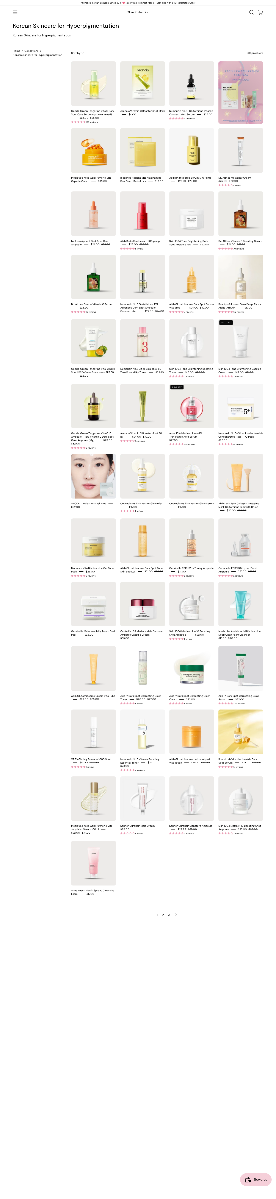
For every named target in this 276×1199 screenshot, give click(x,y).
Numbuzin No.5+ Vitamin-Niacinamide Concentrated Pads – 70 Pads (240, 435)
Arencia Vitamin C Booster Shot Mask (142, 111)
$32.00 (75, 507)
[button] (251, 12)
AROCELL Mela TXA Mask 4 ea (88, 503)
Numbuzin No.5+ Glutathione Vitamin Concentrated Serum (191, 112)
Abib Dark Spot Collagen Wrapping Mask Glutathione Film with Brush (238, 505)
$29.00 (124, 829)
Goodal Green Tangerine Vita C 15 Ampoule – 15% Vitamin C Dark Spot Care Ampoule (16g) (92, 437)
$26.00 (208, 114)
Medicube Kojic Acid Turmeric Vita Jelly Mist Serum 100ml (91, 827)
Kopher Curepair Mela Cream (137, 826)
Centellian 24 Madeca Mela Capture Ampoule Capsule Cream (141, 633)
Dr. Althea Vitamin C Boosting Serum (240, 241)
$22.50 (159, 372)
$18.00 (133, 507)
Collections (31, 51)
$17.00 (248, 307)
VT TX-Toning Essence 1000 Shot (91, 759)
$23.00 (84, 375)
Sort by (75, 53)
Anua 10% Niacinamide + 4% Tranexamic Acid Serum (185, 435)
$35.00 (124, 638)
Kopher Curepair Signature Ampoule (190, 826)
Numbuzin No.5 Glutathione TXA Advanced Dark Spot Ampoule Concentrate (139, 308)
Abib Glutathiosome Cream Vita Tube (93, 695)
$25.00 (102, 181)
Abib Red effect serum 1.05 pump (140, 241)
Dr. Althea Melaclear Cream (234, 177)
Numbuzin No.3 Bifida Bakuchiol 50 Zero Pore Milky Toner (140, 370)
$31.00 (182, 571)
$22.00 (204, 244)
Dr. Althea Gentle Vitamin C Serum (91, 304)
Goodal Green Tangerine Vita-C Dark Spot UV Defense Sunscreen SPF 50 (93, 370)
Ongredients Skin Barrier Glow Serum (191, 503)
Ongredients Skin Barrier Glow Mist (141, 503)
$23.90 (84, 307)
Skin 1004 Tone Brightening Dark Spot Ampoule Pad (188, 242)
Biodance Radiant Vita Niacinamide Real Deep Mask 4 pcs (140, 179)
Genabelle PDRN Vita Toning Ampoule (191, 568)
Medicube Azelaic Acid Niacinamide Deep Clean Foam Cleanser (239, 633)
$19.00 (159, 181)
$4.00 (132, 114)
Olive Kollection (138, 12)
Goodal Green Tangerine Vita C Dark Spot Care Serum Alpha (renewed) (92, 112)
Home (16, 51)
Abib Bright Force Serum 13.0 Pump (190, 177)
